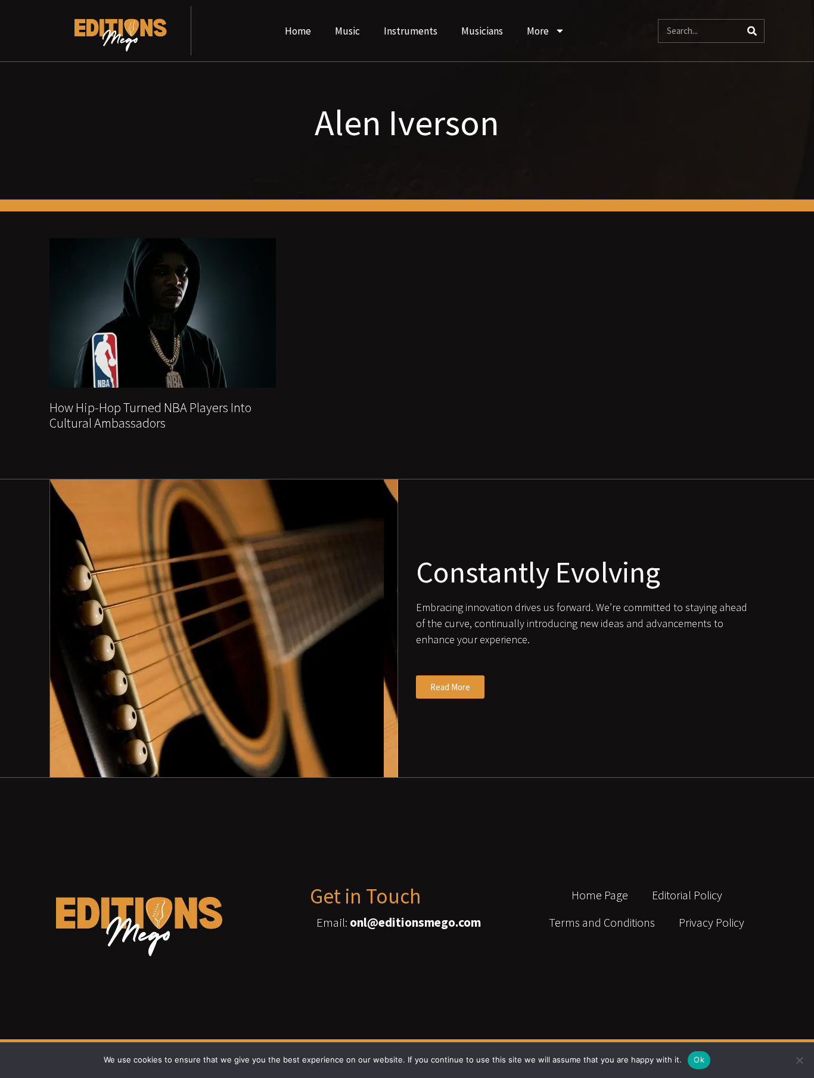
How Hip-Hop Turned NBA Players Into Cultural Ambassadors (150, 415)
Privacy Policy (711, 922)
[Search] (752, 31)
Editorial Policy (687, 894)
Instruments (410, 31)
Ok (699, 1059)
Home (298, 31)
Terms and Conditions (602, 922)
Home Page (599, 894)
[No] (799, 1060)
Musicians (482, 31)
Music (347, 31)
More (538, 31)
